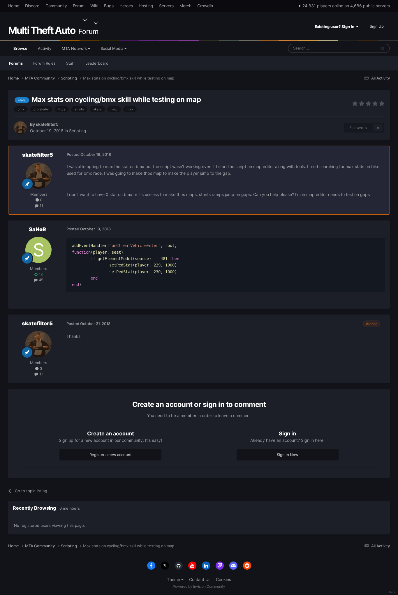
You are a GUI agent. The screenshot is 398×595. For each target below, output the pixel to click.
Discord (32, 5)
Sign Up (377, 26)
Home (13, 5)
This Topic (360, 48)
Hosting (146, 5)
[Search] (382, 48)
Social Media (112, 48)
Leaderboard (96, 63)
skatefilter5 (47, 124)
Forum (78, 5)
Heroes (126, 5)
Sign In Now (287, 454)
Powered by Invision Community (199, 586)
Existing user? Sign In (335, 26)
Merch (185, 5)
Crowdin (205, 5)
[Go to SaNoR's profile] (38, 250)
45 (40, 280)
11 (40, 205)
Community (56, 5)
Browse (20, 48)
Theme (174, 579)
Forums (16, 63)
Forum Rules (44, 63)
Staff (70, 63)
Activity (44, 48)
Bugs (109, 5)
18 (40, 274)
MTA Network (75, 48)
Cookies (223, 579)
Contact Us (199, 579)
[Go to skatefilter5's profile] (20, 127)
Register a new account (110, 454)
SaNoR (37, 229)
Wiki (94, 5)
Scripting (77, 130)
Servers (166, 5)
